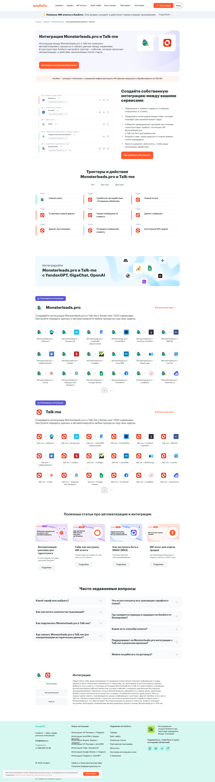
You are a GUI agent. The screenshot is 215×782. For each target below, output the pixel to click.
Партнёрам (125, 5)
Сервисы (59, 5)
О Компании (115, 756)
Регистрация (165, 5)
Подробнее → (165, 15)
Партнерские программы (121, 744)
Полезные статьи (118, 740)
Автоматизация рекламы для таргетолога (47, 550)
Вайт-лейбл (96, 5)
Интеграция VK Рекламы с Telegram (87, 732)
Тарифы (70, 5)
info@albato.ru (41, 741)
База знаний (110, 5)
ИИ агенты (115, 748)
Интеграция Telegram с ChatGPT (86, 756)
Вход (178, 5)
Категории (139, 5)
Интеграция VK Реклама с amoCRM (87, 744)
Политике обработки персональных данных (35, 775)
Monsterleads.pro (58, 22)
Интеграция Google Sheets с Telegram (88, 752)
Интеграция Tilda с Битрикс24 (85, 748)
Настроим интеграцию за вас (123, 752)
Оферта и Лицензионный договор (86, 763)
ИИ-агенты (81, 5)
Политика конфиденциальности (85, 766)
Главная (38, 22)
